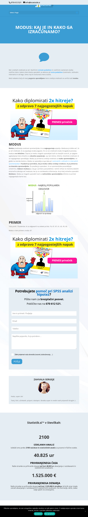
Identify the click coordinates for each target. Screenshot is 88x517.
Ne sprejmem (49, 514)
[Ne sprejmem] (85, 511)
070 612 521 (16, 2)
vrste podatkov (57, 72)
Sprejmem (38, 514)
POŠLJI (17, 361)
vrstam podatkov (45, 70)
